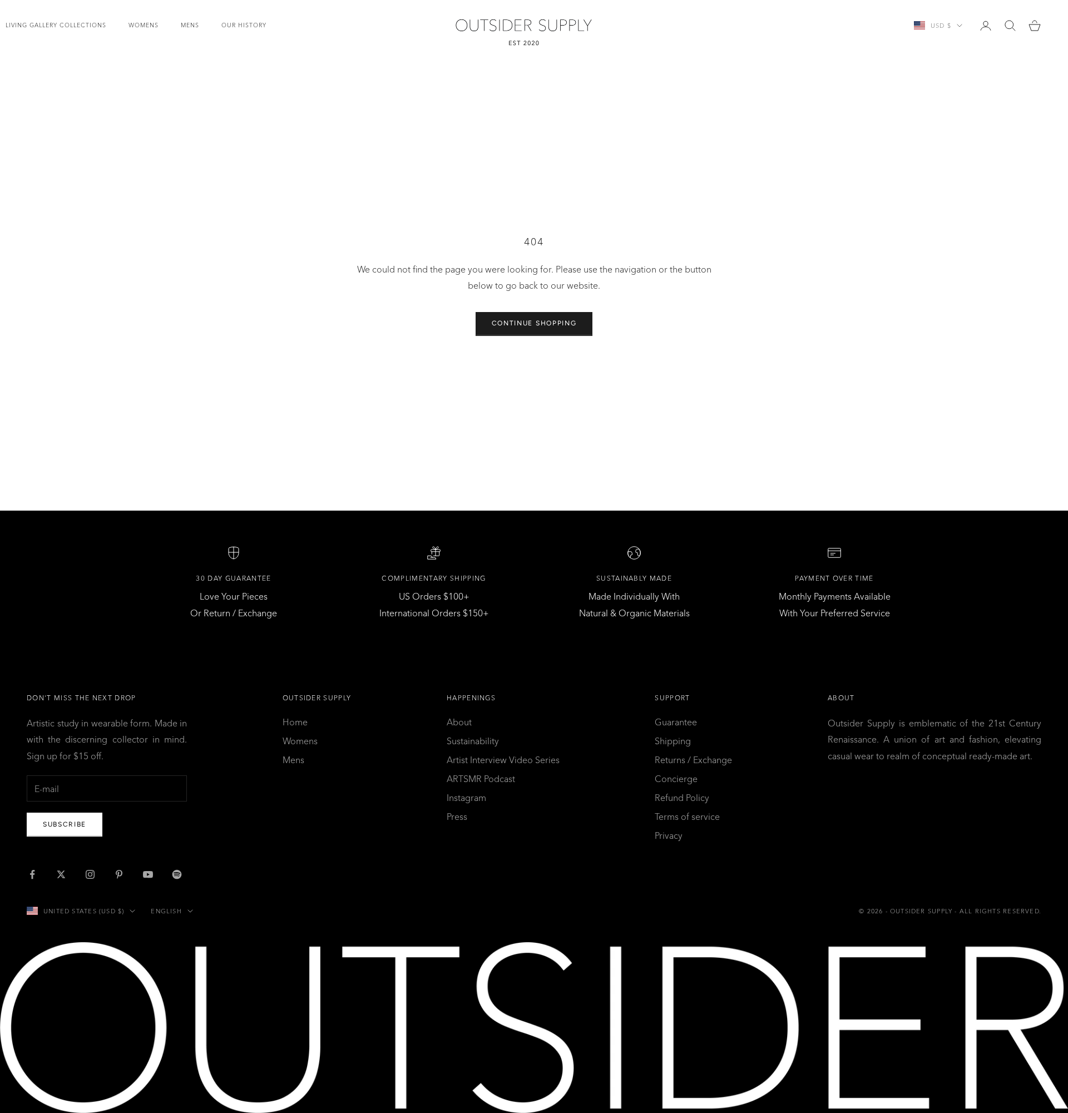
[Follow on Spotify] (176, 874)
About (459, 722)
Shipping (673, 740)
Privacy (669, 835)
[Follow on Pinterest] (119, 874)
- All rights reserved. (998, 911)
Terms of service (687, 816)
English (166, 911)
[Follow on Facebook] (32, 874)
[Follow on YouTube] (148, 874)
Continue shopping (534, 323)
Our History (243, 25)
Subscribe (64, 824)
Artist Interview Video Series (503, 759)
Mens (190, 25)
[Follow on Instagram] (90, 874)
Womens (143, 25)
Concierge (676, 778)
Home (295, 722)
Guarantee (676, 722)
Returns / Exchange (693, 759)
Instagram (466, 797)
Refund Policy (682, 797)
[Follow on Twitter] (61, 874)
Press (457, 816)
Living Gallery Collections (56, 25)
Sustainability (473, 740)
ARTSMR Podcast (481, 778)
